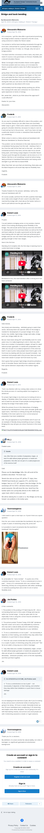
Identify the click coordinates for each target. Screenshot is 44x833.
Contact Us (24, 825)
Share (11, 804)
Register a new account (22, 777)
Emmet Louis (12, 213)
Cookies (33, 825)
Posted (14, 32)
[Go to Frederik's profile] (4, 116)
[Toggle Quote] (5, 451)
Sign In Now (22, 791)
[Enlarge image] (22, 430)
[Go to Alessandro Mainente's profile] (4, 31)
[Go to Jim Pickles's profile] (4, 601)
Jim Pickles (12, 599)
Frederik (10, 114)
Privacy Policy (13, 825)
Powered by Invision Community (22, 830)
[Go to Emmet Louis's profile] (4, 214)
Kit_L (9, 439)
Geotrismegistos (14, 509)
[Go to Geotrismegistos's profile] (4, 510)
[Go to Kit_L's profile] (4, 441)
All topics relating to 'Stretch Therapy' (24, 22)
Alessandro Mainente (11, 20)
